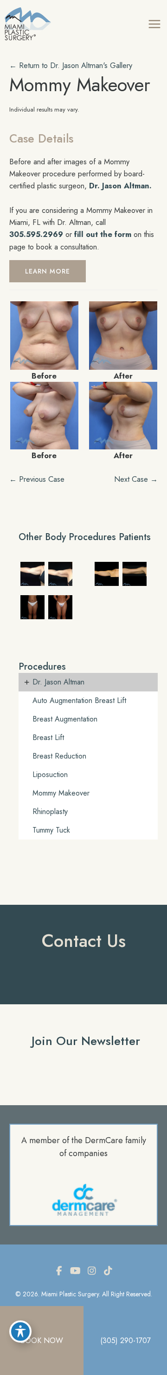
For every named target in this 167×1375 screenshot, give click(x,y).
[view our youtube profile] (76, 1271)
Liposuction (50, 774)
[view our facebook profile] (59, 1271)
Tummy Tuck (51, 830)
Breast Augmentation (64, 719)
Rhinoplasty (50, 811)
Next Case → (136, 479)
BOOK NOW (41, 1340)
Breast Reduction (59, 756)
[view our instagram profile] (92, 1271)
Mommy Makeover (79, 84)
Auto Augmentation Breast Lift (79, 700)
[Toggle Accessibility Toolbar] (20, 1331)
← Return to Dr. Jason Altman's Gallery (70, 65)
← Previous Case (36, 479)
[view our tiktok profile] (108, 1271)
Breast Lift (48, 737)
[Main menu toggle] (154, 24)
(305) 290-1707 (125, 1340)
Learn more (47, 271)
